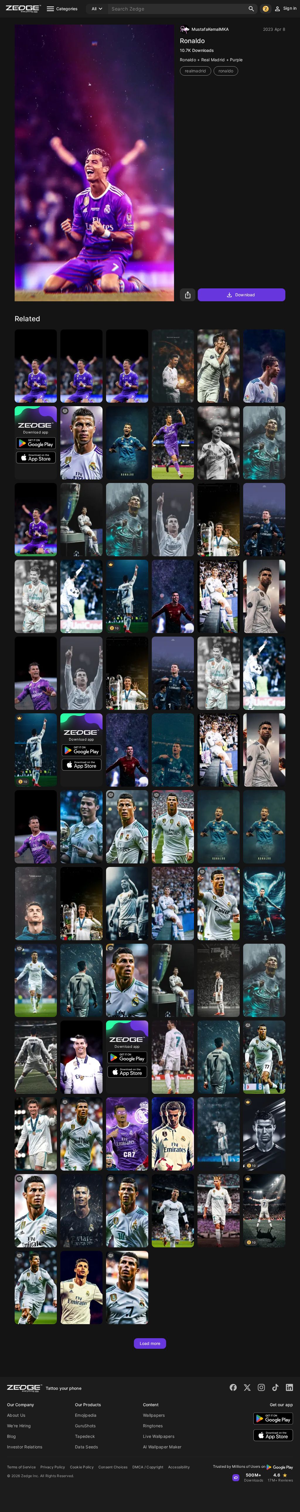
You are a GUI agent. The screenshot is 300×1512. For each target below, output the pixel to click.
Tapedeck (85, 1436)
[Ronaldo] (218, 366)
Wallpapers (154, 1415)
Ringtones (153, 1425)
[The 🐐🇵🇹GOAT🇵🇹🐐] (218, 826)
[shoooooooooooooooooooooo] (173, 826)
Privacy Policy (52, 1467)
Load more (150, 1343)
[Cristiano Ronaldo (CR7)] (218, 980)
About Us (16, 1415)
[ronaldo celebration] (36, 980)
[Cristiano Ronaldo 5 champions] (81, 903)
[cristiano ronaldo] (36, 1057)
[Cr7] (173, 366)
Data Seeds (86, 1446)
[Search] (251, 8)
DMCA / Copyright (147, 1467)
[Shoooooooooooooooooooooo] (218, 903)
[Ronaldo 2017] (36, 673)
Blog (11, 1436)
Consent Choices (113, 1467)
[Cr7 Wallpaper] (173, 903)
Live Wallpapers (158, 1436)
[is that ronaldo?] (264, 1057)
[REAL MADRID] (173, 442)
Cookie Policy (82, 1467)
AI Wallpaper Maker (162, 1446)
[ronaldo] (81, 442)
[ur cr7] (127, 826)
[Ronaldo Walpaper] (127, 1134)
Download (245, 294)
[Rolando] (218, 442)
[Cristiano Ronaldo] (81, 366)
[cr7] (36, 1210)
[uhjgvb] (127, 980)
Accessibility (179, 1467)
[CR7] (36, 366)
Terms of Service (21, 1467)
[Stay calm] (264, 826)
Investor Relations (24, 1446)
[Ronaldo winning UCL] (127, 366)
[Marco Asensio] (127, 903)
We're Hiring (19, 1425)
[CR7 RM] (173, 1134)
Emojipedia (86, 1415)
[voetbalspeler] (218, 1057)
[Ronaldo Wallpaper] (81, 519)
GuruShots (85, 1425)
